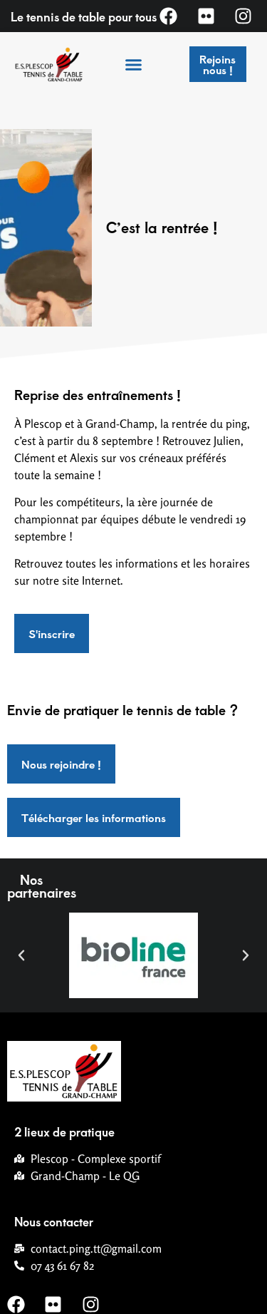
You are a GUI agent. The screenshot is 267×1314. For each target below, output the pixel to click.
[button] (133, 64)
